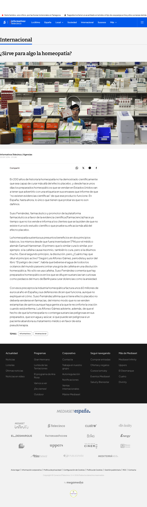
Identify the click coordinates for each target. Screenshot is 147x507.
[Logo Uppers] (56, 445)
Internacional (16, 40)
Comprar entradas (100, 359)
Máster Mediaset (71, 394)
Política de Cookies (94, 470)
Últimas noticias (14, 370)
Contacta (67, 359)
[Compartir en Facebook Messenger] (89, 168)
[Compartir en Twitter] (83, 168)
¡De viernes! (40, 388)
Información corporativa (32, 470)
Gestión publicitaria (113, 470)
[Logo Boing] (91, 435)
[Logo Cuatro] (91, 425)
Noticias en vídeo (15, 376)
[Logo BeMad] (22, 445)
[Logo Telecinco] (56, 425)
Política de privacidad (52, 470)
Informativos (25, 334)
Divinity (123, 381)
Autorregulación (71, 374)
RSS (124, 470)
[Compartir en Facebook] (96, 168)
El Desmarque (126, 370)
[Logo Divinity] (125, 425)
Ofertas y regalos (99, 365)
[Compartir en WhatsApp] (76, 168)
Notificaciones (70, 379)
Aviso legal (15, 470)
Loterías (10, 365)
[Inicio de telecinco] (4, 22)
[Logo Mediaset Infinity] (22, 425)
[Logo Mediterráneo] (108, 456)
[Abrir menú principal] (142, 22)
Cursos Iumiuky (98, 370)
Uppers (123, 365)
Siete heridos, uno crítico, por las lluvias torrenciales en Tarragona (32, 15)
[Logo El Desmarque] (21, 436)
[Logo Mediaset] (73, 412)
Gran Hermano (42, 359)
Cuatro (122, 376)
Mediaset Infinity (128, 359)
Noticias (10, 359)
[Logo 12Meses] (125, 446)
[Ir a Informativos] (18, 22)
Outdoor (39, 394)
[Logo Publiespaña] (73, 456)
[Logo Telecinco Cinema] (90, 446)
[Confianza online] (73, 496)
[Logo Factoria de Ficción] (56, 435)
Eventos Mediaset (100, 376)
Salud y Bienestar (99, 381)
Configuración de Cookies (74, 470)
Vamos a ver (40, 383)
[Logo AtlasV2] (39, 456)
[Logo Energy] (125, 435)
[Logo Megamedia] (75, 482)
